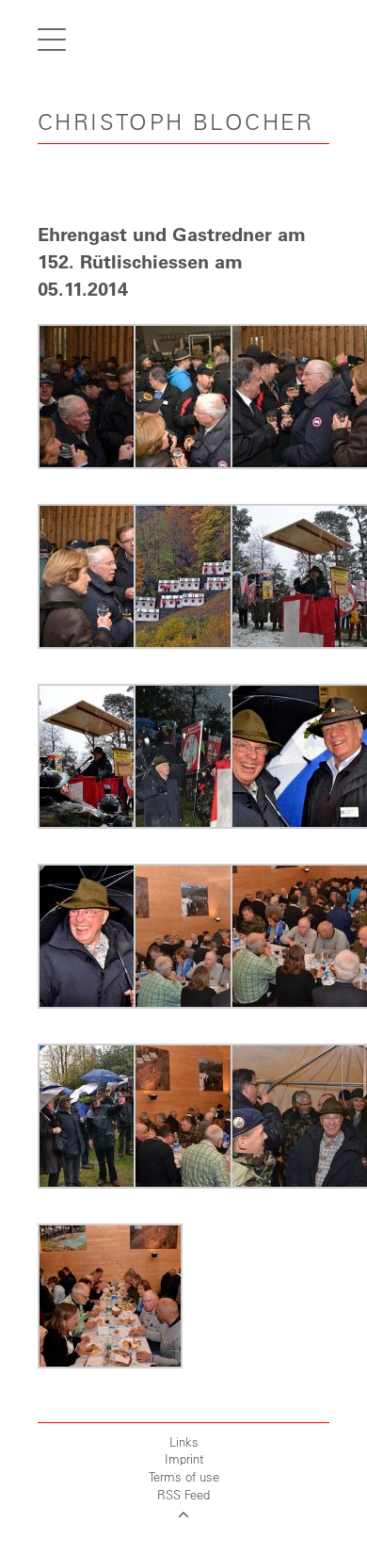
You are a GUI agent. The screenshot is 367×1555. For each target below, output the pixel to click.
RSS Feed (183, 1494)
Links (184, 1442)
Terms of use (184, 1476)
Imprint (184, 1458)
